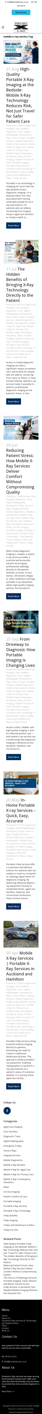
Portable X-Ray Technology (19, 168)
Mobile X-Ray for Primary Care (19, 1174)
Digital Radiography (15, 502)
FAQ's (4, 1325)
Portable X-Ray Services (17, 165)
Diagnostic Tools (14, 131)
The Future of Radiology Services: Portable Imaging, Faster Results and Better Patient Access (20, 1280)
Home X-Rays (18, 137)
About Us (6, 1318)
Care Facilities (22, 128)
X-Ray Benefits (26, 536)
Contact (5, 1328)
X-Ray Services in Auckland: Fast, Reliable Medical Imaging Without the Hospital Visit (20, 1290)
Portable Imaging (20, 162)
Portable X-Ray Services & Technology (19, 1320)
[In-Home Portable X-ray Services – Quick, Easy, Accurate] (21, 783)
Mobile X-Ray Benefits (17, 144)
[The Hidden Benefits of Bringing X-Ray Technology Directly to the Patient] (21, 252)
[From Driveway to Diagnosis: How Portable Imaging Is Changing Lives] (21, 622)
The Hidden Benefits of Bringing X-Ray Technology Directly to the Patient (20, 284)
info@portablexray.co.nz (17, 2)
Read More (13, 225)
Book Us (5, 1330)
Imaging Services (20, 508)
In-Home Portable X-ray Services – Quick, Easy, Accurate (21, 810)
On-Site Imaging (21, 527)
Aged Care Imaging (13, 1126)
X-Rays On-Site (19, 178)
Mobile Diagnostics (24, 140)
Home (4, 1315)
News (20, 156)
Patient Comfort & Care (15, 1196)
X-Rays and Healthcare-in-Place (19, 1225)
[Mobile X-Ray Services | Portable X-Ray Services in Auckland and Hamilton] (21, 934)
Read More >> (8, 1391)
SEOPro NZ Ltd (28, 1412)
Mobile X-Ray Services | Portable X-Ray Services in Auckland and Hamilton (20, 966)
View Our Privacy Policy (25, 1409)
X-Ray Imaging (27, 171)
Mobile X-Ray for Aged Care (17, 1169)
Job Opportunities (10, 1323)
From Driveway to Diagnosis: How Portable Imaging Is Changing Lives (20, 652)
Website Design (14, 1412)
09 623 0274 (10, 1356)
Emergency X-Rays (15, 505)
